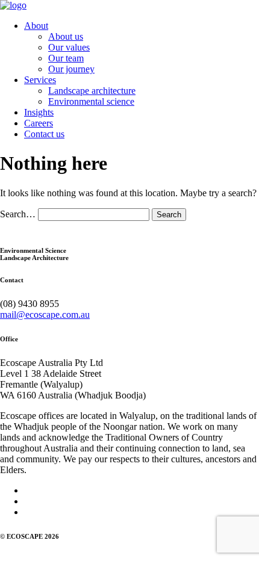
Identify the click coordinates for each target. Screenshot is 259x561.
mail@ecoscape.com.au (45, 314)
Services (40, 80)
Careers (38, 123)
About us (65, 36)
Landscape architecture (92, 90)
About (36, 25)
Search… (18, 214)
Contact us (44, 134)
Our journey (71, 69)
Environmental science (91, 101)
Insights (39, 112)
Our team (66, 58)
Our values (69, 47)
